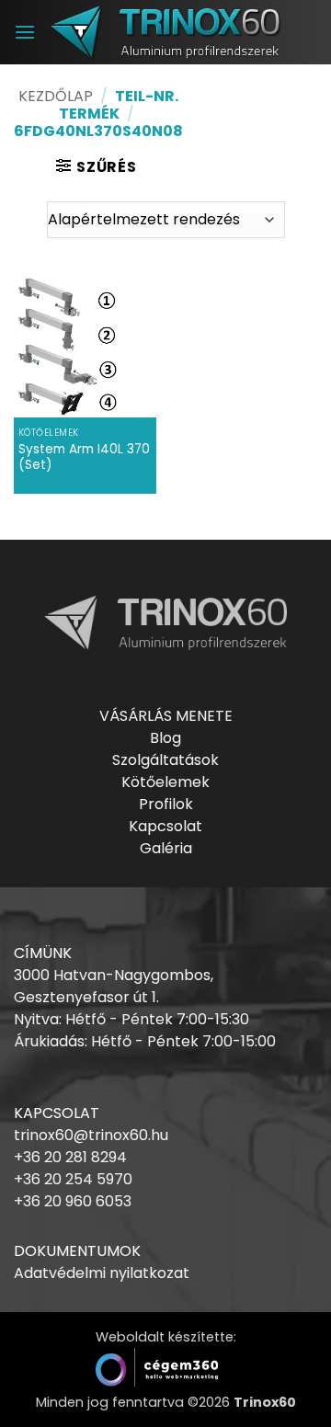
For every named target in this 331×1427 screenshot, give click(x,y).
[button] (25, 31)
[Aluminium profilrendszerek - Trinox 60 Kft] (165, 32)
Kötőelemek (165, 782)
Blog (165, 737)
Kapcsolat (165, 826)
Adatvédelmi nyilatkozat (101, 1273)
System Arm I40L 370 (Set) (84, 457)
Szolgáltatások (165, 760)
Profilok (166, 804)
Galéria (166, 848)
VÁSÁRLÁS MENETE (166, 715)
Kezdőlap (55, 96)
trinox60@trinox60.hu (91, 1135)
